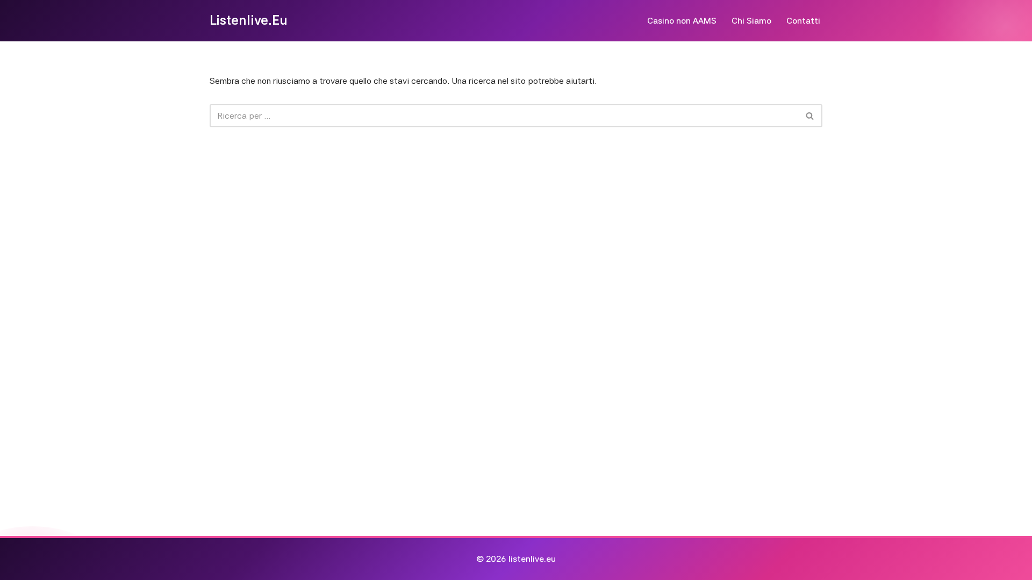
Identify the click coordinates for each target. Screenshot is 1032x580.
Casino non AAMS (681, 21)
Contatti (803, 21)
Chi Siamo (751, 21)
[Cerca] (810, 115)
